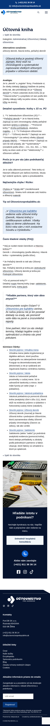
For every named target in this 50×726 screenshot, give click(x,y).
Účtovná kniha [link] (14, 58)
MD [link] (12, 141)
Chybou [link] (6, 189)
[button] (38, 12)
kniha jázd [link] (22, 287)
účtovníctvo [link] (8, 192)
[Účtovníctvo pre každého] (11, 12)
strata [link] (17, 189)
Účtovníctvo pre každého (23, 211)
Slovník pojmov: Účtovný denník (24, 410)
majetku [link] (6, 131)
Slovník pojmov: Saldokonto (22, 430)
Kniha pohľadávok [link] (19, 128)
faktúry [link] (24, 86)
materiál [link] (16, 195)
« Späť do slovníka (11, 35)
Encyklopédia (8, 656)
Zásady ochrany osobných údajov (17, 665)
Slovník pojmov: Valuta (19, 373)
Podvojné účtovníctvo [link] (13, 274)
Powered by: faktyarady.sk (11, 717)
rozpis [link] (14, 284)
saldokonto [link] (41, 284)
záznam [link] (10, 61)
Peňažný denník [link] (11, 118)
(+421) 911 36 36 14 (26, 2)
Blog (5, 662)
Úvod (5, 651)
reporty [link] (9, 321)
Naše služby (8, 654)
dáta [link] (8, 223)
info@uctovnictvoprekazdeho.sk (26, 6)
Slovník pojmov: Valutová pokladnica (26, 393)
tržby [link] (5, 102)
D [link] (15, 141)
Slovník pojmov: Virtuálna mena (23, 350)
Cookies (6, 668)
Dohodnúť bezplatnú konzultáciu (25, 540)
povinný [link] (29, 58)
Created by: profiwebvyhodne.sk (32, 717)
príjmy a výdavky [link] (20, 125)
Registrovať (10, 705)
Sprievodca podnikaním (12, 659)
